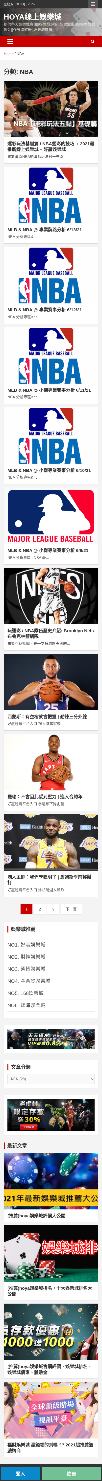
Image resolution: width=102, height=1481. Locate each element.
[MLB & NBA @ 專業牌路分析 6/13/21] (51, 195)
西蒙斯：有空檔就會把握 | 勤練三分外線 (47, 716)
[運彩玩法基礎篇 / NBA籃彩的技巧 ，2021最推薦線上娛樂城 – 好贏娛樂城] (51, 109)
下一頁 (71, 909)
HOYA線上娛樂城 (33, 17)
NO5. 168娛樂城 (25, 993)
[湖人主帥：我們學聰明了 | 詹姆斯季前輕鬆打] (51, 842)
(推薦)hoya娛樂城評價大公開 (36, 1215)
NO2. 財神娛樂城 (26, 957)
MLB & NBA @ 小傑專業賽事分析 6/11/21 (49, 390)
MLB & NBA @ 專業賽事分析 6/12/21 (44, 309)
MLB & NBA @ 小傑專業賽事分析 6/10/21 (49, 470)
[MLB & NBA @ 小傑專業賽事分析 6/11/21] (51, 355)
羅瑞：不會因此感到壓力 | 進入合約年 (44, 796)
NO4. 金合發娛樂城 (28, 981)
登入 (20, 1473)
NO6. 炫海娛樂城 (26, 1005)
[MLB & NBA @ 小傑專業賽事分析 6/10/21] (51, 435)
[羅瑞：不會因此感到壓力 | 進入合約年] (51, 762)
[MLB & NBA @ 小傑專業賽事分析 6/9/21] (51, 515)
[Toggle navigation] (10, 41)
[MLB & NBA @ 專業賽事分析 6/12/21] (51, 275)
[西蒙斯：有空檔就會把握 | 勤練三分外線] (51, 682)
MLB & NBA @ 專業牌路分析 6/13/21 (44, 229)
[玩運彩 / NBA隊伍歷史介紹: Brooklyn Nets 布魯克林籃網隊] (51, 596)
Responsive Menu (93, 4)
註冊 (71, 1473)
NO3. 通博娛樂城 (26, 969)
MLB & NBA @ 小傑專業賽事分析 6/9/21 (47, 550)
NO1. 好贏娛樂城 (26, 945)
